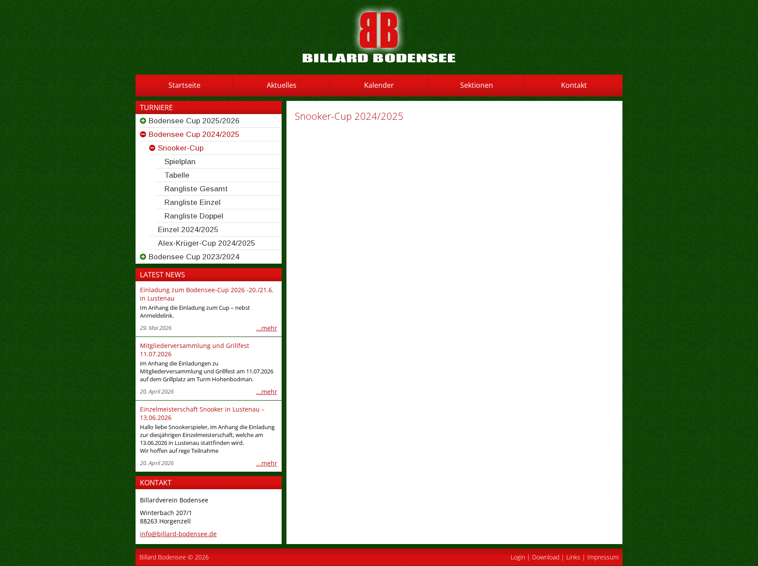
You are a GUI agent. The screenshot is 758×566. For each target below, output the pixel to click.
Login (518, 557)
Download (545, 557)
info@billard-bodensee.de (178, 534)
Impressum (603, 557)
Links (573, 557)
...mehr (266, 328)
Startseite (184, 85)
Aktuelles (282, 85)
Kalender (379, 85)
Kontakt (574, 85)
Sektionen (476, 85)
